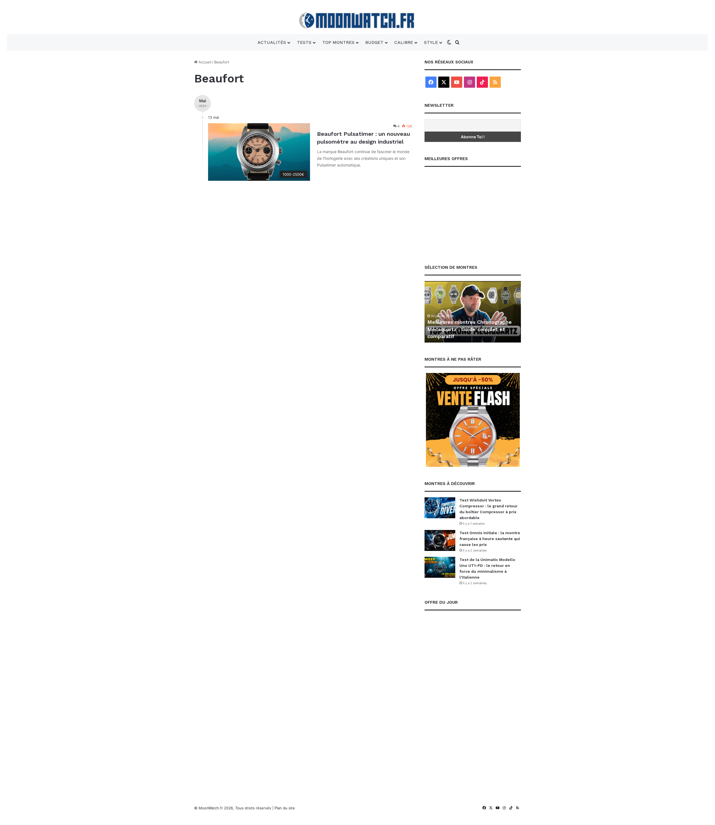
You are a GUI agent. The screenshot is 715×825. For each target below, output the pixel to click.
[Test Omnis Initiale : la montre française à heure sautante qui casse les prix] (440, 540)
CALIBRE (403, 42)
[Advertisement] (473, 211)
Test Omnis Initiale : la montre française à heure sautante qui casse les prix (489, 539)
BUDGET (374, 42)
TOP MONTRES (338, 42)
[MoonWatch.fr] (357, 20)
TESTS (304, 42)
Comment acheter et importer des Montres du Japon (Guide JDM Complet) (517, 329)
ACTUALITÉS (272, 42)
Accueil (204, 62)
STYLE (431, 42)
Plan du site (285, 808)
